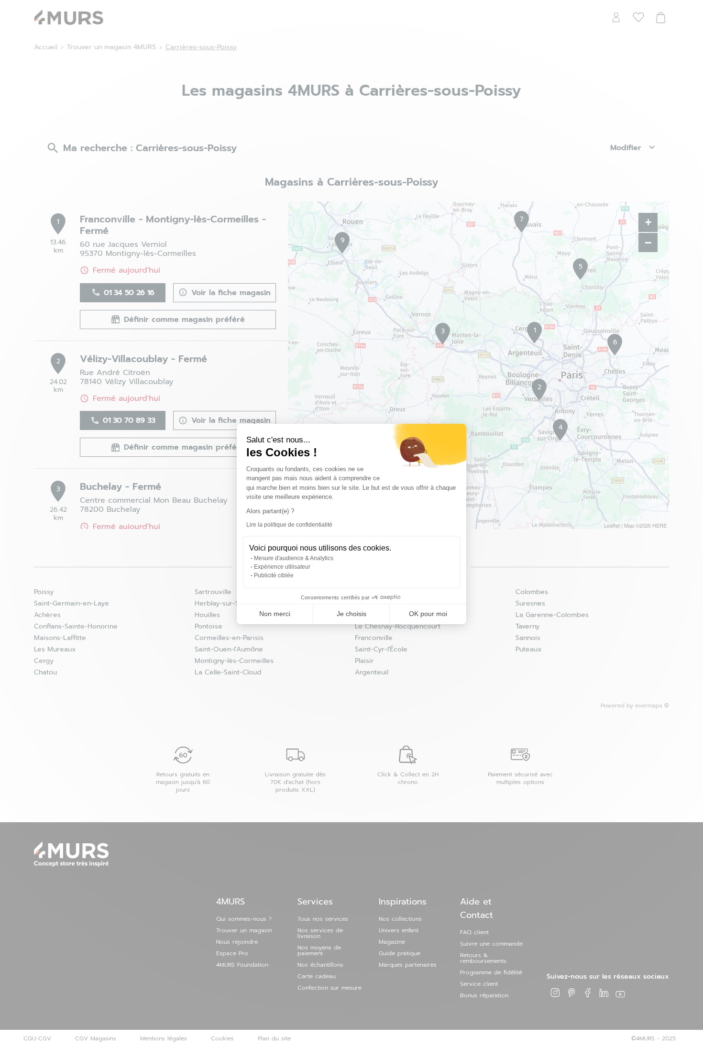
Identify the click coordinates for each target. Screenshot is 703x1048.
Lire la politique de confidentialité (289, 524)
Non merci (274, 614)
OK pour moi (428, 614)
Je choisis (351, 614)
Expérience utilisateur (282, 566)
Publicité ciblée (274, 575)
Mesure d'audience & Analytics (293, 558)
